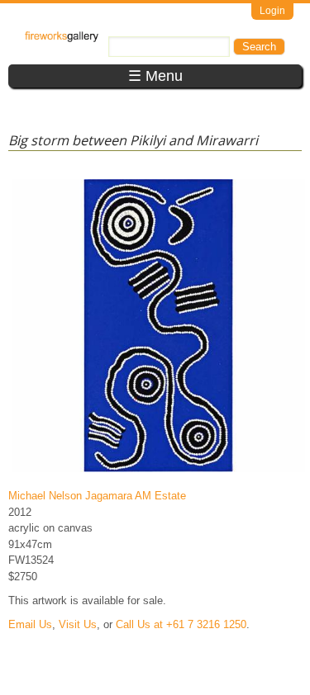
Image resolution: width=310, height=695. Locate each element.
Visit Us (78, 624)
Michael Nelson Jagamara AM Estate (97, 495)
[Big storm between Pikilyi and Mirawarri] (158, 472)
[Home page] (61, 38)
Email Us (30, 624)
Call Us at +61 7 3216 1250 (181, 624)
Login (272, 11)
